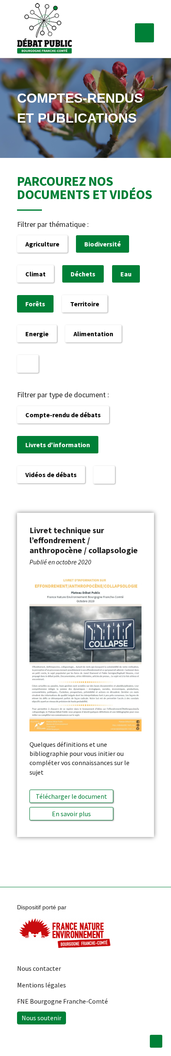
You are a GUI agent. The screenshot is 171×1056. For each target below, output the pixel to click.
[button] (144, 32)
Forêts (35, 304)
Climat (35, 274)
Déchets (83, 274)
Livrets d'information (57, 445)
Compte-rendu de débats (63, 415)
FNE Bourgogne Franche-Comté (62, 1001)
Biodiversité (102, 244)
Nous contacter (39, 968)
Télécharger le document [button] (71, 796)
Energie (37, 334)
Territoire (84, 304)
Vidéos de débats (51, 474)
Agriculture (42, 244)
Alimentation (93, 334)
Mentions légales (41, 985)
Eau (126, 274)
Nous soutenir (41, 1018)
